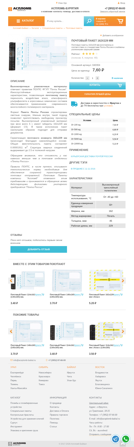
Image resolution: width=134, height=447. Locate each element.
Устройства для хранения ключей (27, 419)
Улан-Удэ (71, 380)
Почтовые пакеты (74, 28)
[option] (37, 54)
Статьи (53, 426)
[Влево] (11, 281)
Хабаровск (100, 376)
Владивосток (101, 372)
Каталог (35, 28)
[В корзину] (120, 21)
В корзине (101, 19)
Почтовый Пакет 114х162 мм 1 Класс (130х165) (101, 346)
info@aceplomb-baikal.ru (24, 360)
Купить (95, 85)
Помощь (67, 12)
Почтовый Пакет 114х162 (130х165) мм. (23, 295)
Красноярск (44, 376)
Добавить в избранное (113, 35)
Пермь (13, 380)
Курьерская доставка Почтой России (92, 156)
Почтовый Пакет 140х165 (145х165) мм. (62, 295)
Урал (13, 367)
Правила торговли (59, 415)
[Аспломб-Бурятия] (19, 10)
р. (107, 24)
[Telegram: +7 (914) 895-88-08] (115, 439)
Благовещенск (102, 384)
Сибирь (43, 367)
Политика (54, 419)
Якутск (98, 380)
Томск (42, 384)
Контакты (57, 12)
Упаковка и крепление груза (24, 430)
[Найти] (89, 21)
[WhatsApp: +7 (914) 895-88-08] (125, 439)
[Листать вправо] (64, 54)
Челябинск (15, 376)
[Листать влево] (11, 54)
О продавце (55, 403)
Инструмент (16, 426)
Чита (69, 376)
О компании (46, 12)
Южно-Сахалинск (103, 388)
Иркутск (71, 372)
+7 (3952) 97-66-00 (115, 8)
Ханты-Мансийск (18, 388)
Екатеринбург (17, 372)
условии (108, 105)
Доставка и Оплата (59, 411)
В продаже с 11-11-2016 (83, 169)
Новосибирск (45, 372)
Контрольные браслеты (22, 415)
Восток (100, 367)
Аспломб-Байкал (20, 28)
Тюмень (14, 384)
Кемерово (43, 380)
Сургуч (13, 422)
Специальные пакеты (52, 28)
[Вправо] (123, 281)
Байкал (71, 367)
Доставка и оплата (81, 12)
